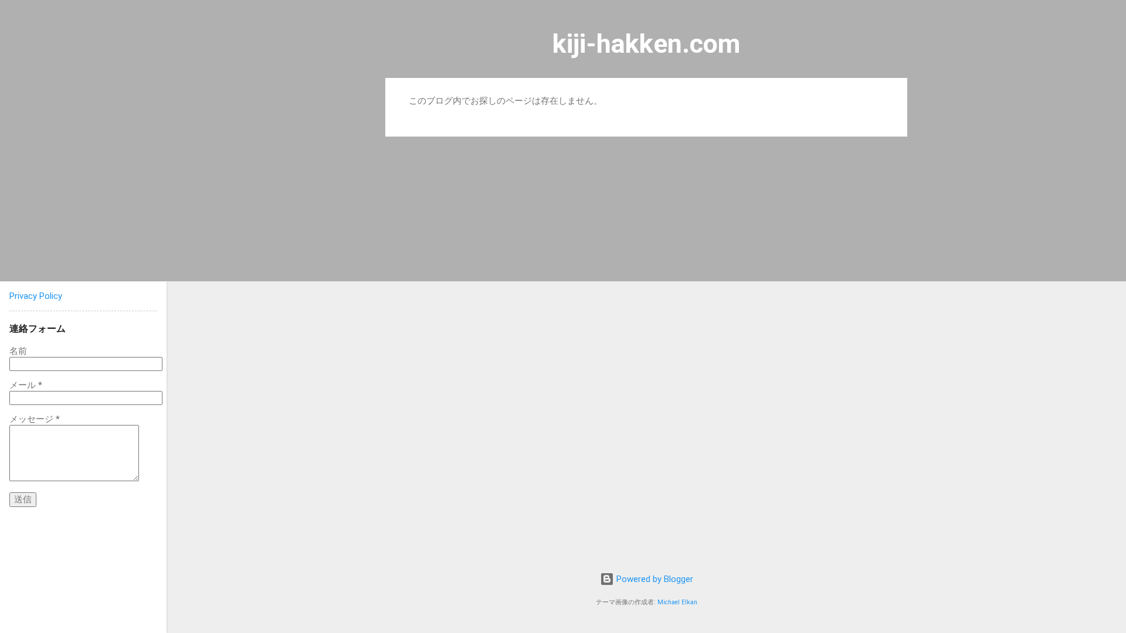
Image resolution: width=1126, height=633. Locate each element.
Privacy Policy (35, 296)
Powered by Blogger (653, 579)
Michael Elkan (677, 602)
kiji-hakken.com (646, 43)
